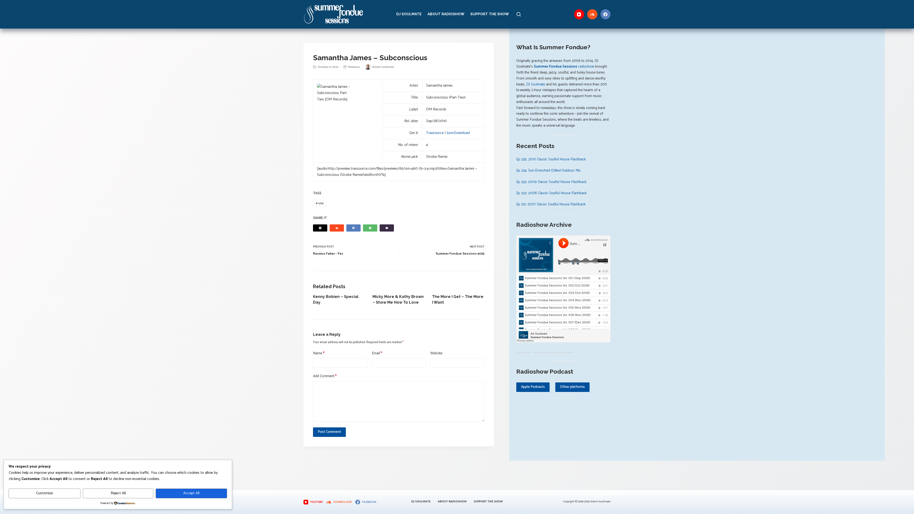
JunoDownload (458, 133)
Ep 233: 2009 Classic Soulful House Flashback (551, 182)
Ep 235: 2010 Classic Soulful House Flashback (551, 159)
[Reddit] (337, 228)
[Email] (387, 228)
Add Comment (325, 376)
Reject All (118, 493)
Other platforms (572, 387)
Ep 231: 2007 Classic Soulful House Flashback (551, 204)
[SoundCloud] (592, 14)
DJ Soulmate (409, 14)
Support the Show (489, 14)
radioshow (564, 66)
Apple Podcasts (533, 387)
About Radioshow (445, 14)
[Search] (519, 14)
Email (377, 353)
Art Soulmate (523, 352)
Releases (354, 67)
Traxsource (435, 133)
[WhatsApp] (370, 228)
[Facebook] (606, 14)
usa (319, 203)
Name (318, 353)
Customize (44, 493)
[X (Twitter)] (320, 228)
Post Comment (329, 432)
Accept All (191, 493)
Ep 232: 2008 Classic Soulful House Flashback (551, 193)
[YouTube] (579, 14)
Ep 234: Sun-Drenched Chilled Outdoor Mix (548, 170)
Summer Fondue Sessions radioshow (553, 352)
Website (436, 353)
